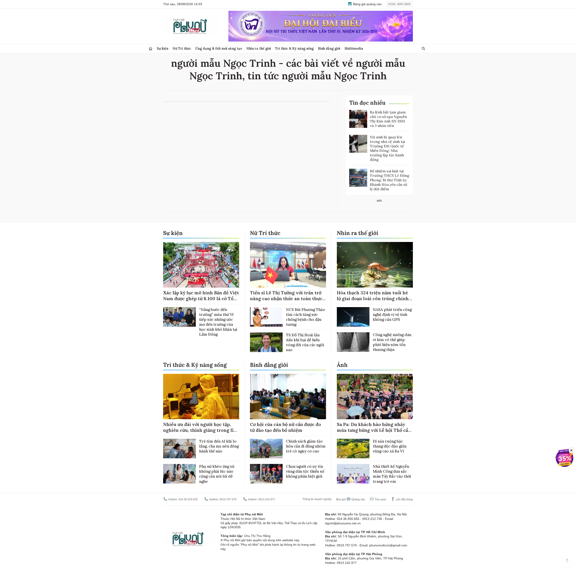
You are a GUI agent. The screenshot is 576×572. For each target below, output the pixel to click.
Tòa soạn (380, 499)
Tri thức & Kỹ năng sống (294, 48)
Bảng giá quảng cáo (367, 4)
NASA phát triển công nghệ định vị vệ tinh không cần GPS (392, 314)
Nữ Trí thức (182, 48)
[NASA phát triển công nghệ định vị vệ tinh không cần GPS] (353, 317)
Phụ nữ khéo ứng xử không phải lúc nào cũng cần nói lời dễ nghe (216, 474)
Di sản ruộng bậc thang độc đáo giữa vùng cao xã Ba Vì (389, 446)
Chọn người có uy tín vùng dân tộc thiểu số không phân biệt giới (305, 471)
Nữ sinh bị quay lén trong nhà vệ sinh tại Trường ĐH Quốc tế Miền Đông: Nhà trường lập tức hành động (387, 148)
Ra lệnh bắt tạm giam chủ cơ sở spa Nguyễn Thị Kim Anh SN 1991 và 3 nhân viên (388, 119)
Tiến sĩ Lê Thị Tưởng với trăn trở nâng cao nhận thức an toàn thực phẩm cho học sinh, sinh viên (286, 298)
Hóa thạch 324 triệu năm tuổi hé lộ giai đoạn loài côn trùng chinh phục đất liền (373, 298)
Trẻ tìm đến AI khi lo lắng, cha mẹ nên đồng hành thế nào (219, 446)
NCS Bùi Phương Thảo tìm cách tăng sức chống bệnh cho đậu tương (305, 317)
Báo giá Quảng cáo (350, 499)
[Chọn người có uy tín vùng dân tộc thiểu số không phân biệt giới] (266, 473)
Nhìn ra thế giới (258, 48)
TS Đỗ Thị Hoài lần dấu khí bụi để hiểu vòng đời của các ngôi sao (305, 342)
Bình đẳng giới (329, 48)
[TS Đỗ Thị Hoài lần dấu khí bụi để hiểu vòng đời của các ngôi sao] (266, 342)
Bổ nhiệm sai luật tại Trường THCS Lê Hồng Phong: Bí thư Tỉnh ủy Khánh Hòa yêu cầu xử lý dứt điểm (389, 180)
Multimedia (353, 48)
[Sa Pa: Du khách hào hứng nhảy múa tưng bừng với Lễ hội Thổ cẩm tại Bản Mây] (375, 396)
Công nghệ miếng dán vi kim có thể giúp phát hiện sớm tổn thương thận (392, 342)
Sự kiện (162, 48)
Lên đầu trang (404, 499)
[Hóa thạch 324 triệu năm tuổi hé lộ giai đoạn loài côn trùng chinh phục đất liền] (375, 265)
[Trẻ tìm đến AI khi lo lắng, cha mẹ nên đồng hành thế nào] (179, 448)
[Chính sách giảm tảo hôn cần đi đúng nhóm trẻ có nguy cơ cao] (266, 448)
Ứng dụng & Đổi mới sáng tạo (218, 48)
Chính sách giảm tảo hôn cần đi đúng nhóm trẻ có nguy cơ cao (306, 446)
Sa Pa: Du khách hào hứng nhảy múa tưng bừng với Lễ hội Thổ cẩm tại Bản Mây (374, 430)
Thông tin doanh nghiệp (317, 499)
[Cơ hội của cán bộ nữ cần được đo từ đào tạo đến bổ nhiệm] (288, 396)
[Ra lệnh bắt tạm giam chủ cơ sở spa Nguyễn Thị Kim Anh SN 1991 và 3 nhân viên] (358, 119)
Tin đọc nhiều (367, 102)
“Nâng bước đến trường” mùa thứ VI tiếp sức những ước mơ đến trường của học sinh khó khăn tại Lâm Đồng (218, 322)
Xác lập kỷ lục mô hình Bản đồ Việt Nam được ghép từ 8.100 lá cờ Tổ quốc (201, 298)
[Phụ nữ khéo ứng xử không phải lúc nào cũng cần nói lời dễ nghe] (179, 473)
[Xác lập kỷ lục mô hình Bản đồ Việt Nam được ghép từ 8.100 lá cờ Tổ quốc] (201, 265)
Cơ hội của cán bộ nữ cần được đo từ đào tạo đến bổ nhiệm (285, 427)
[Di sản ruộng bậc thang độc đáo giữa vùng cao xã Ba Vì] (353, 448)
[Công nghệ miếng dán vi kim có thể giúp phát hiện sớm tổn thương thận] (353, 342)
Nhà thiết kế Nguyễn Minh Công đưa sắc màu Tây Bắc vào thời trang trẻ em (392, 474)
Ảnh (342, 364)
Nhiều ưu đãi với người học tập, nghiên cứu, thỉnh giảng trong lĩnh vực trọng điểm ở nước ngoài (201, 430)
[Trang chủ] (150, 48)
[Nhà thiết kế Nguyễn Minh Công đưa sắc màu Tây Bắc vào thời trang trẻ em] (353, 473)
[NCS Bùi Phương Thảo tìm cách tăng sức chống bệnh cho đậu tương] (266, 317)
